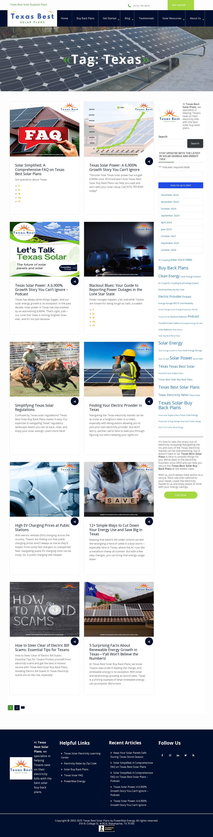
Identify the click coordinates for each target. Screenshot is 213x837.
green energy (164, 309)
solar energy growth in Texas (170, 351)
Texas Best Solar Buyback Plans (28, 4)
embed (186, 296)
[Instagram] (170, 755)
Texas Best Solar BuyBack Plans (170, 373)
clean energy (169, 275)
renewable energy (188, 323)
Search (162, 136)
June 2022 (166, 229)
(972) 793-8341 (141, 5)
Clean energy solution (190, 276)
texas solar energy (189, 415)
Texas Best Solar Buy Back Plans (175, 379)
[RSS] (193, 755)
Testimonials (146, 18)
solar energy (170, 343)
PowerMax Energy (74, 781)
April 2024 (166, 222)
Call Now (180, 495)
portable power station (169, 323)
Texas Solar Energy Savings (168, 421)
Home (64, 18)
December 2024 (170, 194)
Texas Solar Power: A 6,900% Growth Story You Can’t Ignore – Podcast (129, 791)
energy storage (165, 303)
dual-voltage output (189, 283)
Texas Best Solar (182, 366)
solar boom (177, 330)
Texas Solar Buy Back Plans (175, 405)
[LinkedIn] (178, 755)
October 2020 (168, 249)
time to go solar (165, 427)
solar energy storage (192, 350)
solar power (181, 358)
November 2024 (170, 201)
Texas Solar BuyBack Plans (168, 415)
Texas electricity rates (173, 395)
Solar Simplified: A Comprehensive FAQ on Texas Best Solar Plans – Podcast (131, 777)
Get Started (179, 4)
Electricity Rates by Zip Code (171, 289)
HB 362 (194, 309)
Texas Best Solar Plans (179, 387)
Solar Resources (171, 18)
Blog (127, 18)
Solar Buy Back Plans (76, 769)
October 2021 (168, 236)
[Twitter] (186, 755)
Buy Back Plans (85, 18)
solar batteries (165, 329)
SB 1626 (199, 323)
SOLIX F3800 (198, 359)
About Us (195, 18)
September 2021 (170, 243)
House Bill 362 (164, 317)
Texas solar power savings (190, 421)
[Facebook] (162, 755)
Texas (163, 366)
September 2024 (170, 215)
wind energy (178, 427)
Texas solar (194, 395)
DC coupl (162, 283)
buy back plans (173, 268)
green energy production (180, 309)
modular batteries (178, 316)
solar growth (163, 359)
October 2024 (168, 208)
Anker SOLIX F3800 (181, 260)
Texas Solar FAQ (73, 775)
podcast (193, 316)
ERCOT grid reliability (183, 303)
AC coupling (164, 260)
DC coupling (173, 283)
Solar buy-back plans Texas (169, 336)
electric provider (170, 296)
